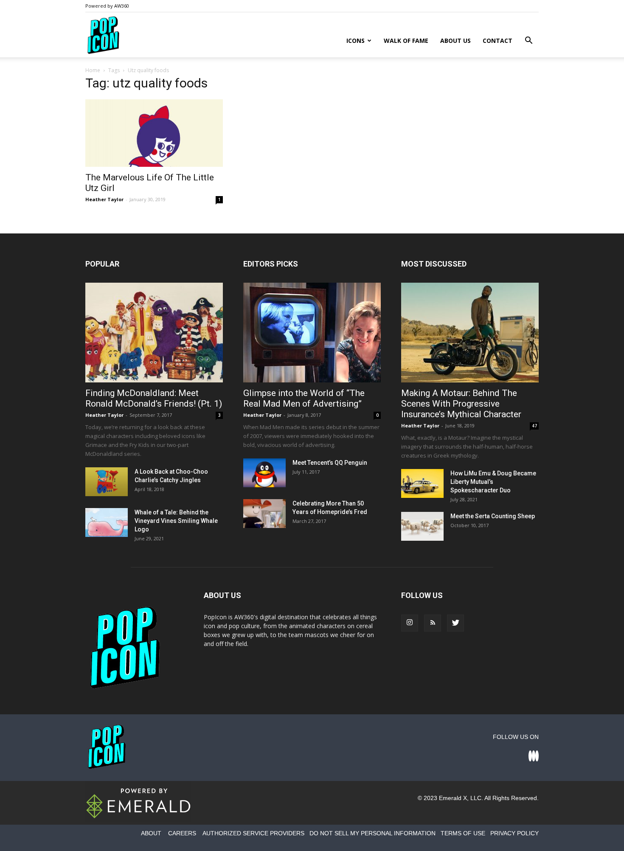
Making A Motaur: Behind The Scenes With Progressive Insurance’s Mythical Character (461, 403)
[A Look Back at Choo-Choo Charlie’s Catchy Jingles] (106, 482)
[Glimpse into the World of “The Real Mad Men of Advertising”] (312, 332)
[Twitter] (455, 623)
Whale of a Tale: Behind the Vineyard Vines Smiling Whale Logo (176, 521)
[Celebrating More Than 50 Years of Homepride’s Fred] (264, 513)
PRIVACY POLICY (514, 833)
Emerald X (453, 798)
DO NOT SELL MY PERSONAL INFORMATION (372, 833)
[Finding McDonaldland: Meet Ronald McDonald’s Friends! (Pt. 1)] (154, 332)
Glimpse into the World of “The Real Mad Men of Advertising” (304, 398)
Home (92, 70)
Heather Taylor (104, 199)
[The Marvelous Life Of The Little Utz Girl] (154, 133)
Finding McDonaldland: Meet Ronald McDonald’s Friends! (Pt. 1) (153, 398)
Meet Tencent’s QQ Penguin (329, 462)
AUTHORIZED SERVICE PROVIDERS (253, 833)
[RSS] (432, 623)
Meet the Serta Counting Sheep (492, 516)
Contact (497, 41)
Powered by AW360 (107, 6)
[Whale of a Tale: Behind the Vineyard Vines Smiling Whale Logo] (106, 522)
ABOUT (151, 833)
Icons (355, 41)
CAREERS (182, 833)
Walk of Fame (406, 41)
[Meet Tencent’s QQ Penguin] (264, 473)
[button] (528, 41)
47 (534, 426)
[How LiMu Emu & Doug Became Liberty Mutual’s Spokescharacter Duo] (422, 483)
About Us (455, 41)
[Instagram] (409, 623)
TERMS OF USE (463, 833)
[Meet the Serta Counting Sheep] (422, 526)
